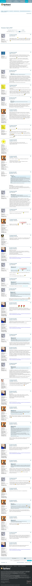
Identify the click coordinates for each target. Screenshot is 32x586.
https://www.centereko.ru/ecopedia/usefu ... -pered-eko (20, 300)
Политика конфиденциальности (5, 579)
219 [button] (21, 31)
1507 (4, 253)
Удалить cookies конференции (20, 562)
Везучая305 (2, 171)
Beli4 (10, 53)
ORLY (1, 89)
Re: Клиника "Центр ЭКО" (13, 34)
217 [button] (23, 558)
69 (4, 39)
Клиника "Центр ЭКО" (4, 11)
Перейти (11, 560)
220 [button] (28, 558)
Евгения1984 (2, 237)
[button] (11, 31)
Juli (1, 38)
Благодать (2, 252)
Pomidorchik (2, 492)
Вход (30, 13)
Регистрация (28, 13)
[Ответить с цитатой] (30, 34)
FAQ (6, 562)
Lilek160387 (2, 382)
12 (4, 56)
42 (4, 90)
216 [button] (16, 31)
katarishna (2, 144)
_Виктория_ (2, 114)
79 (4, 115)
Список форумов (3, 562)
